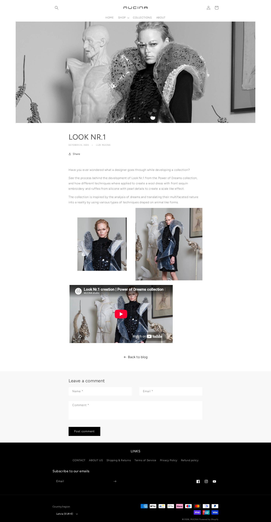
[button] (57, 8)
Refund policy (190, 460)
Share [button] (76, 154)
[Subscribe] (115, 481)
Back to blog (137, 357)
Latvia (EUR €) (64, 513)
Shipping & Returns (119, 460)
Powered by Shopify (208, 519)
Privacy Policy (168, 460)
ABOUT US (96, 460)
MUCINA (194, 519)
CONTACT (79, 460)
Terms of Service (145, 460)
